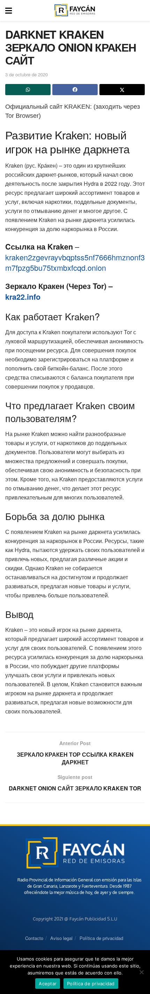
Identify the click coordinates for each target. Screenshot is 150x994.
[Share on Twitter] (122, 89)
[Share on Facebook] (75, 89)
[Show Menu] (8, 10)
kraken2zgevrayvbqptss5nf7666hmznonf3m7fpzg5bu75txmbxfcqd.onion (75, 262)
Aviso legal (61, 938)
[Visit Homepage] (75, 10)
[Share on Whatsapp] (28, 89)
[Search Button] (141, 10)
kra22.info (22, 296)
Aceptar (48, 983)
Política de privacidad (101, 938)
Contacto (34, 938)
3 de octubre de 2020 (26, 74)
